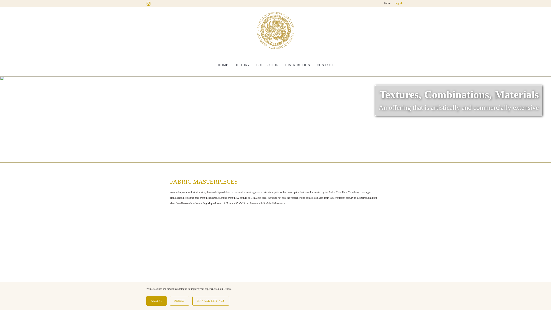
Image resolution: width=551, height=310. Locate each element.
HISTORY (242, 65)
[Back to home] (275, 30)
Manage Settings (211, 300)
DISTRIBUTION (297, 65)
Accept (156, 300)
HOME (223, 65)
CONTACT (325, 65)
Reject (179, 300)
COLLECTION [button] (267, 65)
